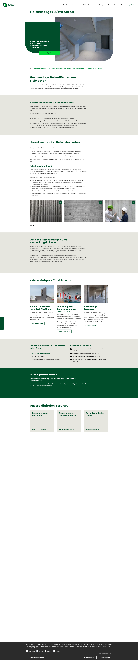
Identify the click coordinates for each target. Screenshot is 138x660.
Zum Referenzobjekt (37, 323)
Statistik (49, 651)
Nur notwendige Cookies (37, 657)
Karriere (123, 5)
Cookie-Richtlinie (36, 648)
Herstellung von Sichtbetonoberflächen (60, 68)
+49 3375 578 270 (39, 356)
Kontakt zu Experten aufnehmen (50, 53)
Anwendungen (76, 5)
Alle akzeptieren (105, 657)
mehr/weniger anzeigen (105, 653)
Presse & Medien (113, 5)
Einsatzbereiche (91, 68)
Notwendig (31, 651)
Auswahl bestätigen (89, 657)
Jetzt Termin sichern (37, 390)
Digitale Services (88, 5)
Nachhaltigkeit (101, 5)
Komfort (41, 651)
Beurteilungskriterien (78, 68)
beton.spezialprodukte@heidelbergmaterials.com (47, 359)
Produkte (65, 5)
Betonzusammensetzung (39, 68)
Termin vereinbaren (2, 323)
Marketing (58, 651)
